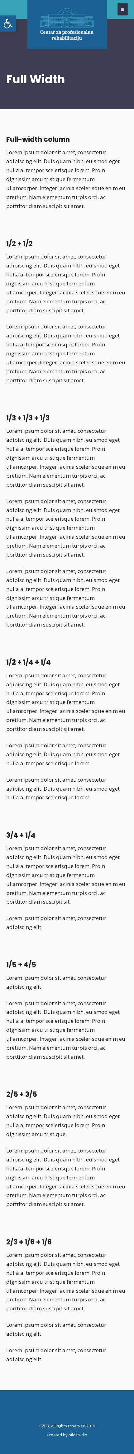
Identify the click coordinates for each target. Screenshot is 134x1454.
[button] (8, 23)
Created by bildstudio (67, 1435)
